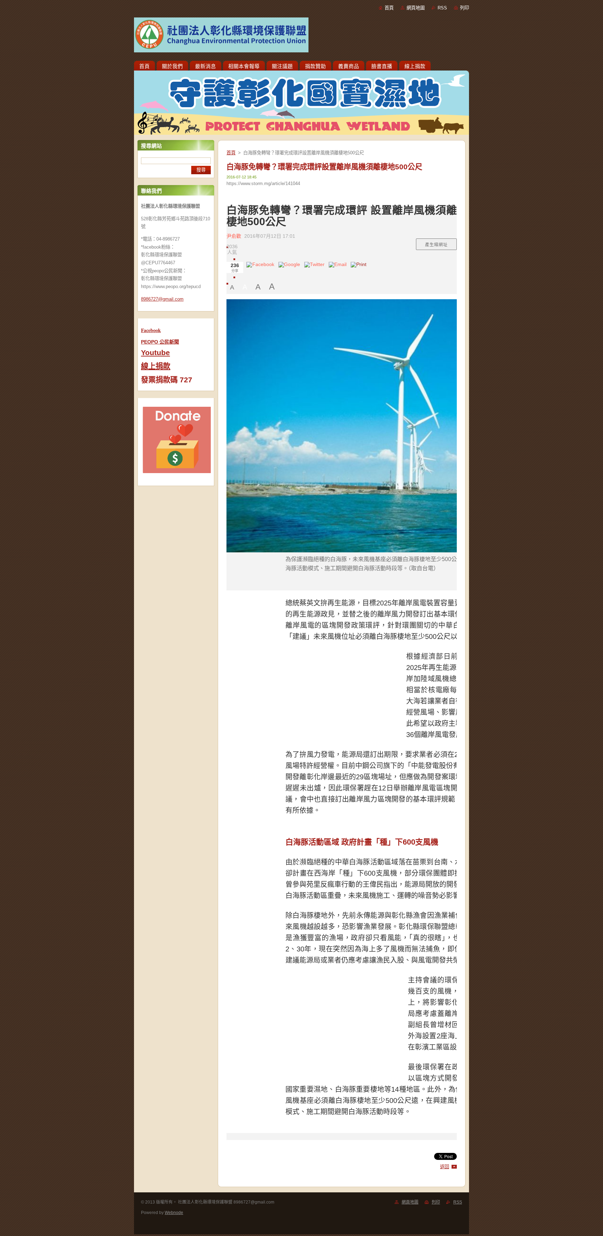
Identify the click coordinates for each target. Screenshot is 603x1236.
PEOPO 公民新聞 (160, 342)
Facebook (151, 330)
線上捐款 (155, 366)
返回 (444, 1166)
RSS (442, 7)
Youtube (155, 352)
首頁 (389, 7)
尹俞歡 (233, 236)
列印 (464, 7)
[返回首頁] (301, 36)
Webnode (174, 1212)
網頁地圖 (416, 7)
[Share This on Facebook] (260, 267)
